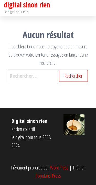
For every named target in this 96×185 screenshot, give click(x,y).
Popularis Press (48, 175)
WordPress (59, 167)
